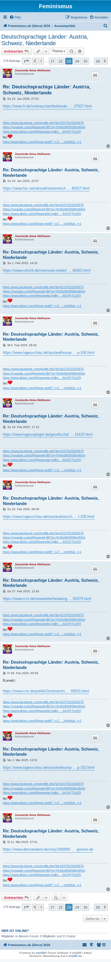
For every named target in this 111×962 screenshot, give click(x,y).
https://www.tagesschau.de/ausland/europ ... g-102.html (48, 767)
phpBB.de (75, 955)
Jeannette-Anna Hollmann (32, 70)
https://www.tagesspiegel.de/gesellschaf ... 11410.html (47, 434)
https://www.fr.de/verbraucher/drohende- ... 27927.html (47, 106)
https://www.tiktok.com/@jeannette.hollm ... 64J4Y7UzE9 (42, 131)
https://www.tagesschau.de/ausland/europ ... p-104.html (48, 352)
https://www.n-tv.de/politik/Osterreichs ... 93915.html (46, 691)
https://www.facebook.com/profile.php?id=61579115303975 (43, 122)
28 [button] (98, 61)
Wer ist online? (15, 930)
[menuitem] (15, 17)
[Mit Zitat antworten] (95, 75)
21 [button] (52, 61)
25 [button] (85, 61)
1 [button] (41, 61)
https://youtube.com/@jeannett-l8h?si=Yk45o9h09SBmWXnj (44, 127)
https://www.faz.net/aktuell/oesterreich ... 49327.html (46, 188)
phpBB (40, 952)
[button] (26, 61)
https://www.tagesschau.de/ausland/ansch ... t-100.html (48, 516)
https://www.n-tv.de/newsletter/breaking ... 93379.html (47, 599)
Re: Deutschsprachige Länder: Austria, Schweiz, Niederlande (47, 89)
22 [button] (61, 61)
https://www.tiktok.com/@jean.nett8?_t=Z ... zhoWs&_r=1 (42, 142)
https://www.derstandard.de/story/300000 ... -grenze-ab (48, 849)
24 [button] (77, 61)
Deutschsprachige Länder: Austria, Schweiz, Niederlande (45, 40)
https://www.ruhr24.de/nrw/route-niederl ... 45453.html (47, 270)
